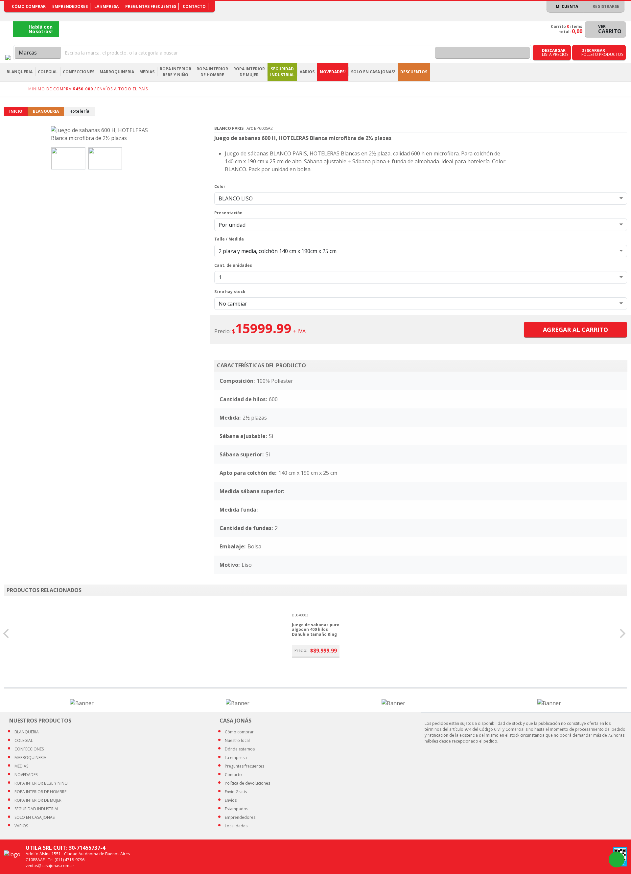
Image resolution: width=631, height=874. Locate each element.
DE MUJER (37, 800)
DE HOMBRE (40, 791)
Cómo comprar (29, 6)
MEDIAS (21, 766)
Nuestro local (237, 740)
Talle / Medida (229, 239)
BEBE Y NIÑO (41, 783)
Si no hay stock (229, 291)
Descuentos (413, 72)
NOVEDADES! (333, 72)
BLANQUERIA (46, 111)
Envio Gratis (236, 791)
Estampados (236, 809)
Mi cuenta (566, 6)
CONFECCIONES (29, 749)
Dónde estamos (240, 749)
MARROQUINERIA (30, 757)
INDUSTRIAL (36, 809)
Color (219, 186)
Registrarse (605, 6)
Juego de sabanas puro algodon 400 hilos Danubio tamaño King (315, 629)
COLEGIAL (23, 740)
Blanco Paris (229, 128)
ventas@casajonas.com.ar (50, 865)
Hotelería (79, 111)
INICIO (15, 111)
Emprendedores (70, 6)
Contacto (194, 6)
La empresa (106, 6)
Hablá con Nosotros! (41, 29)
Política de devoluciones (247, 783)
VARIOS (21, 826)
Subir (609, 859)
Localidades (236, 826)
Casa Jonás (8, 57)
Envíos (231, 800)
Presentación (228, 213)
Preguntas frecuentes (150, 6)
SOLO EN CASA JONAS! (373, 72)
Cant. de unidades (233, 265)
